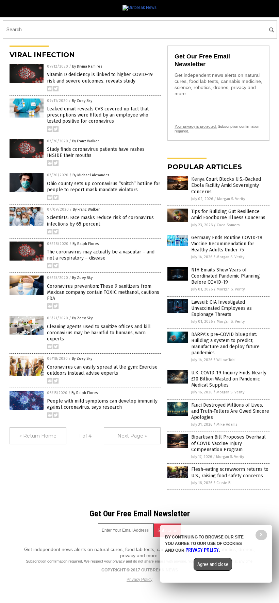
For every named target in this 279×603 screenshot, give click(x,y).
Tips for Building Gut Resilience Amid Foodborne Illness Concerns (228, 214)
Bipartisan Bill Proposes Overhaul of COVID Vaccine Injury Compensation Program (228, 443)
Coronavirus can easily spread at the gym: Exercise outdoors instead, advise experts (102, 370)
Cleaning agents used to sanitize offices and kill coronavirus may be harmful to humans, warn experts (99, 333)
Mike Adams (226, 424)
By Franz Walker (85, 141)
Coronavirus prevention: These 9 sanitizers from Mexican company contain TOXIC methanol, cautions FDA (103, 292)
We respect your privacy (104, 561)
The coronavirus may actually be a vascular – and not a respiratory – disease (100, 255)
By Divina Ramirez (87, 66)
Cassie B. (223, 483)
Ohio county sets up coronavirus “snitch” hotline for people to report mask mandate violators (103, 187)
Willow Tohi (225, 360)
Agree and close (212, 564)
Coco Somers (228, 225)
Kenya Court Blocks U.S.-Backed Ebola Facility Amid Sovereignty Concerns (226, 185)
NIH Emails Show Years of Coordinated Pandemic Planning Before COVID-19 (225, 276)
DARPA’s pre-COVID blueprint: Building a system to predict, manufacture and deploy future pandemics (225, 344)
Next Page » (132, 436)
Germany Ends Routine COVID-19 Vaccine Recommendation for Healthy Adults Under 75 (226, 244)
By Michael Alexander (90, 175)
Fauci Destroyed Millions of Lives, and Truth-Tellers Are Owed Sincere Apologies (230, 411)
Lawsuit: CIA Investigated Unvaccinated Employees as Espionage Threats (221, 308)
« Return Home (37, 436)
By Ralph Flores (85, 244)
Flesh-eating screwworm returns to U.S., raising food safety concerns (229, 472)
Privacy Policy (139, 579)
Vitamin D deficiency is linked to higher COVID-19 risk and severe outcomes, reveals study (100, 78)
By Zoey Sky (82, 101)
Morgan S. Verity (231, 199)
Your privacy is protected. (196, 126)
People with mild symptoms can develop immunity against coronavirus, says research (102, 404)
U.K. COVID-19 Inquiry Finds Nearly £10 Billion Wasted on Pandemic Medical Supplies (228, 379)
